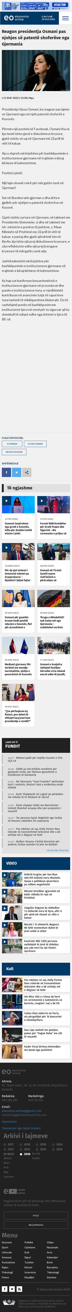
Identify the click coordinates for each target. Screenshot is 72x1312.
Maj (6, 1172)
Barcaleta (52, 1267)
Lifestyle (7, 1252)
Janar (7, 1153)
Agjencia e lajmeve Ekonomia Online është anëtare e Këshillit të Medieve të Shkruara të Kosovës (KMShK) (42, 1303)
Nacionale (52, 1247)
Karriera (51, 1277)
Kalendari (52, 1257)
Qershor (9, 1176)
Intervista (30, 1272)
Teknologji (53, 1272)
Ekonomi (7, 1242)
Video (50, 1242)
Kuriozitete (8, 1262)
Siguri (27, 1257)
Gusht (36, 1158)
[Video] (18, 512)
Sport (5, 1247)
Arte (49, 1252)
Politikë (28, 1242)
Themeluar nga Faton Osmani (21, 1128)
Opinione (29, 1247)
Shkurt (8, 1158)
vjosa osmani (35, 443)
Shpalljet (29, 1277)
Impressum (9, 1121)
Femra (5, 1277)
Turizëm (29, 1262)
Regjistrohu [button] (36, 1225)
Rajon (5, 1267)
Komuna (6, 1257)
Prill (6, 1167)
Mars (7, 1163)
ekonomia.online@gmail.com (21, 1110)
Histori (28, 1267)
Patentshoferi (14, 452)
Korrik (36, 1153)
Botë (50, 1262)
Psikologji (7, 1272)
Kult (26, 1252)
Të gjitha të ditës (57, 850)
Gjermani (12, 443)
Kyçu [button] (36, 1215)
